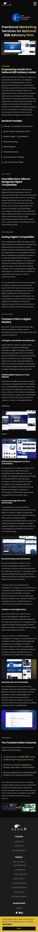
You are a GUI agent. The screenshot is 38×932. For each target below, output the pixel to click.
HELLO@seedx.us (19, 850)
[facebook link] (17, 913)
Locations (19, 841)
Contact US (19, 846)
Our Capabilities (19, 883)
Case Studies (19, 892)
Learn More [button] (7, 924)
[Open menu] (34, 3)
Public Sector (20, 874)
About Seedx (19, 879)
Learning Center (19, 897)
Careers (19, 908)
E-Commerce (20, 870)
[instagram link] (20, 913)
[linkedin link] (22, 913)
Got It (19, 928)
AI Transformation (19, 888)
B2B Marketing (20, 865)
